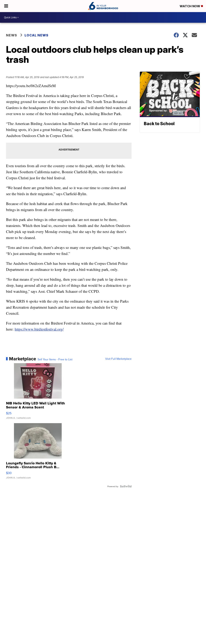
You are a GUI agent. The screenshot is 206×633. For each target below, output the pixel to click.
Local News (36, 35)
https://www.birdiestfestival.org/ (39, 329)
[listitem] (69, 207)
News (11, 35)
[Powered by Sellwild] (126, 486)
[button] (69, 86)
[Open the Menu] (6, 6)
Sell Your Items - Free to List (55, 359)
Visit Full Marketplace (118, 358)
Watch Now (190, 6)
